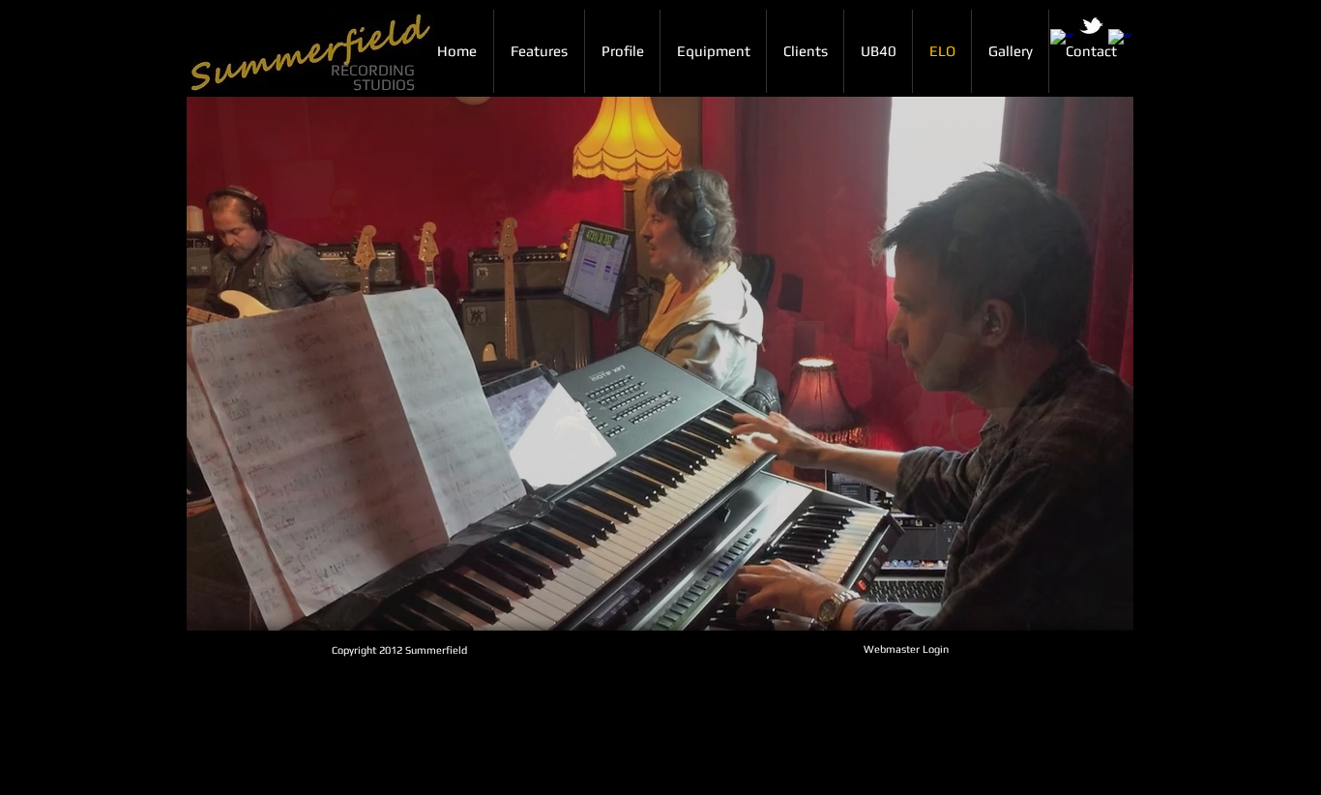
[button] (660, 364)
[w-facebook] (1062, 41)
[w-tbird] (1091, 26)
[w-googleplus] (1120, 41)
